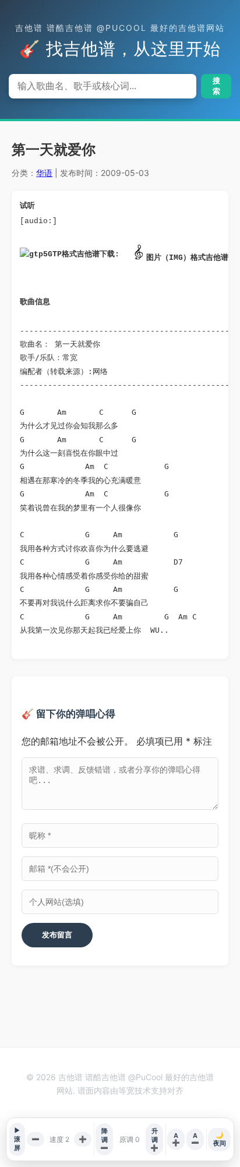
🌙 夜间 (219, 1139)
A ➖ (195, 1139)
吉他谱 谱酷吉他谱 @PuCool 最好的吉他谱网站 (120, 28)
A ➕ (176, 1139)
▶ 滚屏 (17, 1139)
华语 (44, 173)
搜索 (216, 86)
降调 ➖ (104, 1139)
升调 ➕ (154, 1139)
